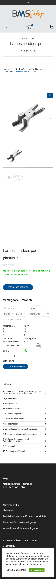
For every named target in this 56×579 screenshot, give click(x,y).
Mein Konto (8, 510)
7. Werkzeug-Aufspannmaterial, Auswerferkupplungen (16, 440)
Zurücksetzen (14, 319)
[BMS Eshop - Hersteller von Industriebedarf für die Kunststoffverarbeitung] (28, 13)
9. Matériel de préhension (20, 69)
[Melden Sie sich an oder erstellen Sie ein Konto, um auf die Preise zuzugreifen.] (25, 351)
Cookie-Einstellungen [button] (17, 570)
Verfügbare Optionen (18, 287)
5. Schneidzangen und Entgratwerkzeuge (20, 429)
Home (24, 38)
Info (26, 341)
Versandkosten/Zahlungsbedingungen (21, 528)
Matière (31, 313)
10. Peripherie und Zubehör (14, 451)
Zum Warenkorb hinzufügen (18, 366)
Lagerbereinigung (10, 398)
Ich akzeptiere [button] (37, 570)
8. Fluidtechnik (9, 446)
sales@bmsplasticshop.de (20, 483)
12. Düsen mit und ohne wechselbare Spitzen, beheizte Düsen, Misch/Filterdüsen (22, 392)
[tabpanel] (28, 118)
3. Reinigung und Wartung (13, 418)
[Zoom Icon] (50, 95)
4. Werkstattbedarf (10, 424)
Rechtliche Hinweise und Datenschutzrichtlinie (24, 516)
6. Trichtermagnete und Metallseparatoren (20, 434)
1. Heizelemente (10, 403)
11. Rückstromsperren (12, 408)
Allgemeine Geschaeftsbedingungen (20, 522)
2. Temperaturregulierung (13, 413)
